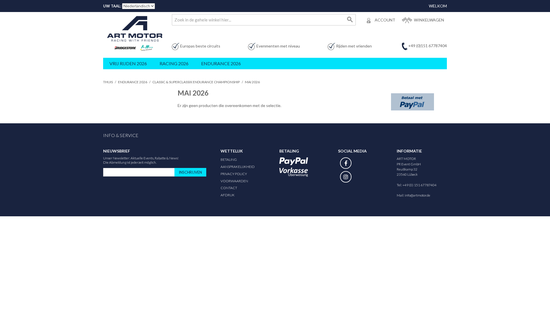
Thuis (108, 82)
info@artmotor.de (417, 195)
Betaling (229, 159)
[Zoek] (350, 19)
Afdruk (228, 195)
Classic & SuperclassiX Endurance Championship (196, 82)
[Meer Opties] (412, 101)
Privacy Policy (234, 174)
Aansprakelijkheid (238, 167)
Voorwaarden (234, 181)
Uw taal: (112, 6)
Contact (229, 188)
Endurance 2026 (132, 82)
